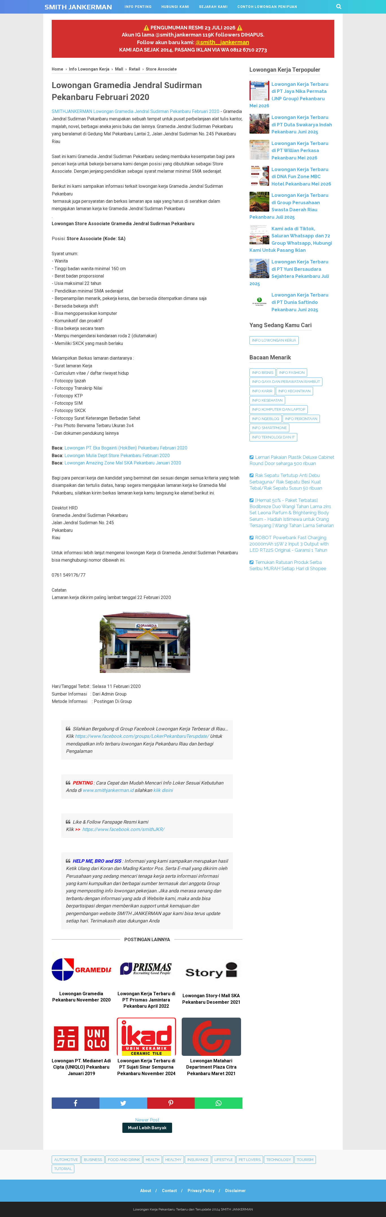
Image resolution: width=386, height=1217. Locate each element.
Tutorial (63, 1169)
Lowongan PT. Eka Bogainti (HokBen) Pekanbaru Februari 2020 (125, 448)
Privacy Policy (201, 1190)
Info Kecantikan (294, 391)
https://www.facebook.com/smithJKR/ (123, 829)
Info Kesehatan (267, 400)
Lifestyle (223, 1160)
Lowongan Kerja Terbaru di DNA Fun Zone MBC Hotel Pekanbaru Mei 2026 (301, 177)
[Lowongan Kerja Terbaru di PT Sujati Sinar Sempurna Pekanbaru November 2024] (146, 1037)
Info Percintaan (301, 419)
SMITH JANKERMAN (78, 7)
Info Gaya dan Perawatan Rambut (286, 382)
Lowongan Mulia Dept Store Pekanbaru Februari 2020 (117, 455)
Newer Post (147, 1120)
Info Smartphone (269, 428)
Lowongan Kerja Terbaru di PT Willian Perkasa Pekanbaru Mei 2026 (300, 151)
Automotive (66, 1160)
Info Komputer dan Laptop (278, 409)
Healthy (173, 1160)
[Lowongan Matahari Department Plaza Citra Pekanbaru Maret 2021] (211, 1037)
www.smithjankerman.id (108, 790)
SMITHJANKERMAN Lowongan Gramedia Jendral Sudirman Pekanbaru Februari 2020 (135, 111)
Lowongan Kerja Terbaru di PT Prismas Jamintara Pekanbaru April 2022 (146, 1000)
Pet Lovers (250, 1160)
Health (152, 1160)
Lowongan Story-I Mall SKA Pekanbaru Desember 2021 (211, 999)
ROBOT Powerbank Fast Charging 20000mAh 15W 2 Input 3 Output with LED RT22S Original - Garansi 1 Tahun (289, 544)
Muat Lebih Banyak (147, 1128)
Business (93, 1160)
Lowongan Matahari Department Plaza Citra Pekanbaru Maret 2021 (211, 1067)
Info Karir (262, 391)
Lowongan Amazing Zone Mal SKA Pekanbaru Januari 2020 (122, 463)
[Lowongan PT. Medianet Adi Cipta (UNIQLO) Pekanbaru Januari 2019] (81, 1037)
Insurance (198, 1160)
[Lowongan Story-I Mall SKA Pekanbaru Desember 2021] (211, 970)
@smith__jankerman (222, 42)
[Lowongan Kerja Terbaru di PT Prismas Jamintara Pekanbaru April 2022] (146, 969)
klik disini (163, 790)
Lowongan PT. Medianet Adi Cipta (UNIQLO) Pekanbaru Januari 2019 (81, 1067)
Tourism (305, 1160)
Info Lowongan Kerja (274, 340)
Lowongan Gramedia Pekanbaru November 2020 (81, 997)
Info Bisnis (262, 372)
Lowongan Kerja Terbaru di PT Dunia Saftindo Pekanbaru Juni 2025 (300, 302)
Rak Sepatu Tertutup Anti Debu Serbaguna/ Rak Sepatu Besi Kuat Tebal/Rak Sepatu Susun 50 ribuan (286, 482)
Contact (169, 1190)
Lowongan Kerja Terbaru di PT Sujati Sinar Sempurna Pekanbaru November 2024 (146, 1067)
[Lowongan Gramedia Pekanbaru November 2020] (81, 969)
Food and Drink (124, 1160)
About (145, 1190)
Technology (278, 1160)
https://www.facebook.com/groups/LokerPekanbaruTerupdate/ (142, 736)
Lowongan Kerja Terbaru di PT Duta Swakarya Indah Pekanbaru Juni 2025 (302, 125)
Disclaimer (235, 1190)
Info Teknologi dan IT (273, 437)
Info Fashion (292, 372)
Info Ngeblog (265, 419)
